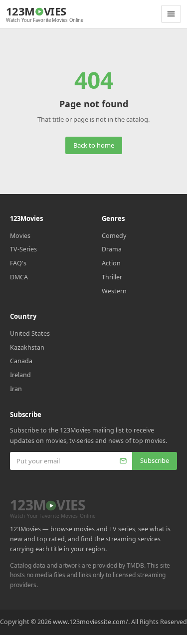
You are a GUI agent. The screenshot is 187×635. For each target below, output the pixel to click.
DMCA (19, 277)
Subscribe (154, 460)
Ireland (20, 375)
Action (111, 263)
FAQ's (18, 263)
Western (114, 291)
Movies (20, 235)
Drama (112, 249)
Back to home (93, 145)
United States (30, 333)
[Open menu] (171, 14)
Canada (21, 361)
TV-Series (23, 249)
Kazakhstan (27, 347)
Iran (16, 389)
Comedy (114, 235)
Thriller (112, 277)
